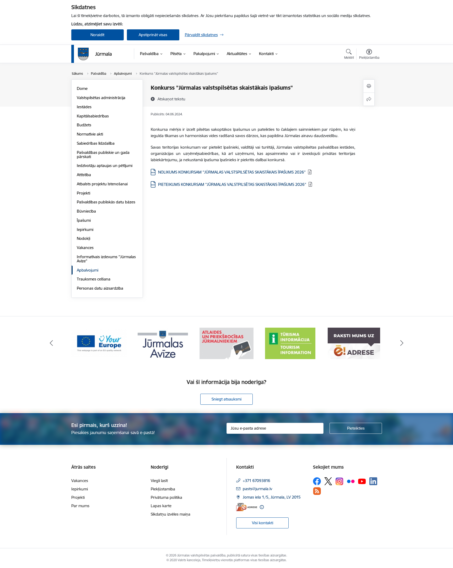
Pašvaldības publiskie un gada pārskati (103, 154)
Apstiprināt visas (153, 34)
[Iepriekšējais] (51, 343)
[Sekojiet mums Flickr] (351, 481)
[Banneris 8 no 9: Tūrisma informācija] (290, 342)
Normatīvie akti (90, 134)
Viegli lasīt (159, 480)
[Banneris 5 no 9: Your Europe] (99, 342)
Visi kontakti (262, 522)
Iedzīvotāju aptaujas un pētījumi (104, 165)
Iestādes (84, 106)
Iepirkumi (85, 229)
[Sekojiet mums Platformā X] (328, 481)
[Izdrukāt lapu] (368, 86)
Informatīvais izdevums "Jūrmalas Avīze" (106, 258)
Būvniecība (86, 211)
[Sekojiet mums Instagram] (339, 481)
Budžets (84, 124)
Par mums (80, 505)
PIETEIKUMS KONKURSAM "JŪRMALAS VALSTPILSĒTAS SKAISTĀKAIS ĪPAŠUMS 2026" (232, 184)
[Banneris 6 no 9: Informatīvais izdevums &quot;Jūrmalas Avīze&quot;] (163, 342)
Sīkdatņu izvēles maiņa (170, 514)
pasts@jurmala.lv (257, 488)
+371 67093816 (256, 480)
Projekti (83, 193)
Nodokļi (83, 238)
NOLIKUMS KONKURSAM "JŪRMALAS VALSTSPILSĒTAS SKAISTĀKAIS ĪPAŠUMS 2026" (232, 172)
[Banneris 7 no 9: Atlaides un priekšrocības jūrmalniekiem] (226, 342)
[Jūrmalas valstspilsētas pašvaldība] (95, 54)
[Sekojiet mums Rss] (317, 491)
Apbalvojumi (87, 270)
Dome (82, 88)
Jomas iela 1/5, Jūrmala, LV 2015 (272, 497)
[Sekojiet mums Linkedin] (373, 481)
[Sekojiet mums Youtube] (362, 481)
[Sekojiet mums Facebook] (317, 481)
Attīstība (84, 174)
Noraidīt (97, 34)
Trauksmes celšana (93, 279)
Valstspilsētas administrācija (101, 97)
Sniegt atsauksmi (226, 399)
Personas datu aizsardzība (100, 288)
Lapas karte (161, 505)
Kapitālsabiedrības (93, 115)
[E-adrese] (246, 507)
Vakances (85, 247)
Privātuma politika (166, 497)
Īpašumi (84, 220)
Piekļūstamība (163, 488)
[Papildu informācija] (262, 507)
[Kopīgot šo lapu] (368, 99)
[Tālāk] (402, 343)
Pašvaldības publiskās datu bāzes (106, 201)
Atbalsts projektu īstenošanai (102, 183)
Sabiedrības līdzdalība (96, 143)
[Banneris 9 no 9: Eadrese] (354, 342)
